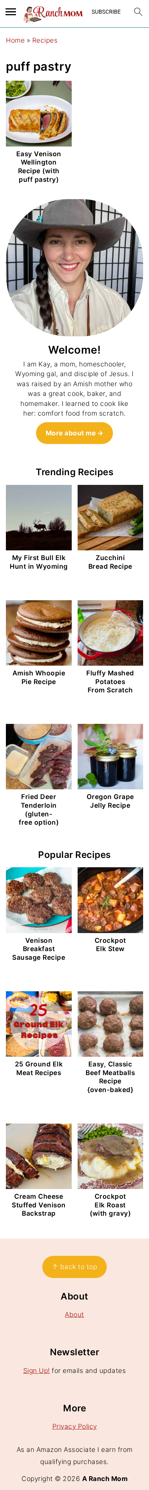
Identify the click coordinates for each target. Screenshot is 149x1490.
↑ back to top (74, 1267)
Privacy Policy (74, 1426)
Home (15, 40)
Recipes (45, 40)
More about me (71, 433)
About (74, 1315)
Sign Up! (36, 1371)
